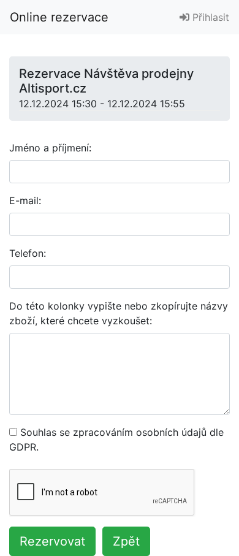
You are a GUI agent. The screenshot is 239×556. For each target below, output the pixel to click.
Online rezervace (59, 17)
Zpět (126, 541)
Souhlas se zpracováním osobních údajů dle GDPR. (116, 439)
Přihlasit (209, 17)
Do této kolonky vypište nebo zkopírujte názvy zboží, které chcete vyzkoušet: (118, 313)
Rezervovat (52, 541)
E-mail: (25, 200)
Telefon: (27, 253)
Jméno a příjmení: (50, 148)
